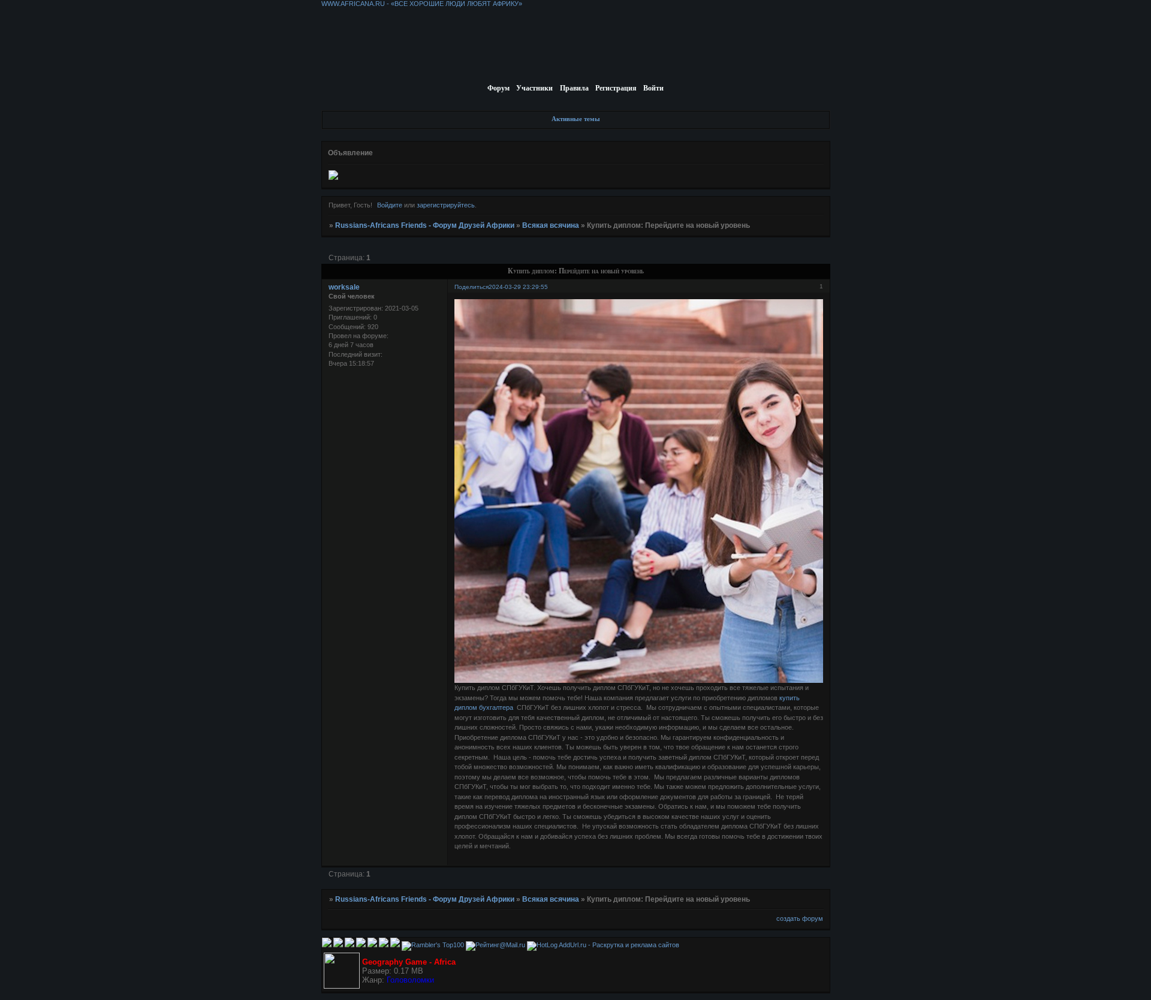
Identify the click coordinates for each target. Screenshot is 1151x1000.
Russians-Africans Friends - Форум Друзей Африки (424, 225)
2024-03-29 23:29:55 (518, 287)
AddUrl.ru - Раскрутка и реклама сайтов (619, 944)
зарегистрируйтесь (446, 205)
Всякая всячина (550, 225)
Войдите (389, 205)
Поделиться (471, 287)
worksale (344, 287)
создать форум (799, 918)
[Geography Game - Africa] (342, 986)
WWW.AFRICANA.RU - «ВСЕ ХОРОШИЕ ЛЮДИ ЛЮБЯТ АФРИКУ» (421, 3)
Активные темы (576, 118)
